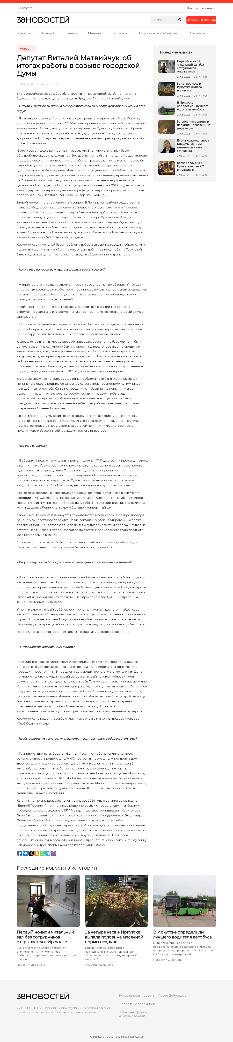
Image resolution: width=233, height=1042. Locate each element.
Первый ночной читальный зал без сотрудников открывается (190, 66)
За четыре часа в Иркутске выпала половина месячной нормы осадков (114, 937)
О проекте (196, 33)
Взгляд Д (48, 33)
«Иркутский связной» (201, 20)
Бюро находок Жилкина (158, 33)
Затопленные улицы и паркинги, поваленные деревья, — (193, 125)
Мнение (94, 33)
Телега (71, 33)
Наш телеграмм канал (200, 8)
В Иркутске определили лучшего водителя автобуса (192, 106)
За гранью (120, 33)
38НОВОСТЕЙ (43, 20)
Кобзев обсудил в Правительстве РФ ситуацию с (190, 166)
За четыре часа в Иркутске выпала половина (189, 87)
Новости (23, 33)
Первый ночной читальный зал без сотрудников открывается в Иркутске (45, 937)
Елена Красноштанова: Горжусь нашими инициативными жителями (193, 145)
